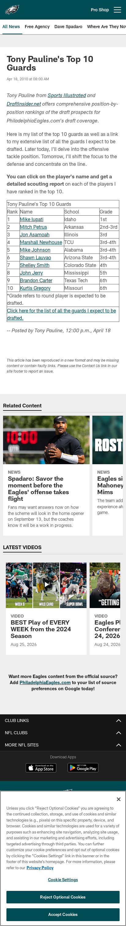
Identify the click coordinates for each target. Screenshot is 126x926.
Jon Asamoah (35, 234)
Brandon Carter (36, 280)
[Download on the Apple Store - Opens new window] (41, 768)
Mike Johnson (35, 250)
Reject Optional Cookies (63, 897)
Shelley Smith (35, 265)
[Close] (118, 799)
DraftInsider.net (24, 104)
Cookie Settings (63, 879)
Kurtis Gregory (35, 288)
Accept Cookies (63, 914)
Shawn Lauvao (35, 257)
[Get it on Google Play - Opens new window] (83, 770)
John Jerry (31, 272)
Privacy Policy (40, 867)
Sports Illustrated (67, 96)
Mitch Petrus (33, 227)
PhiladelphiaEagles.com (45, 682)
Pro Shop (100, 9)
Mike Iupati (31, 219)
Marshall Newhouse (41, 242)
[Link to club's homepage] (12, 7)
